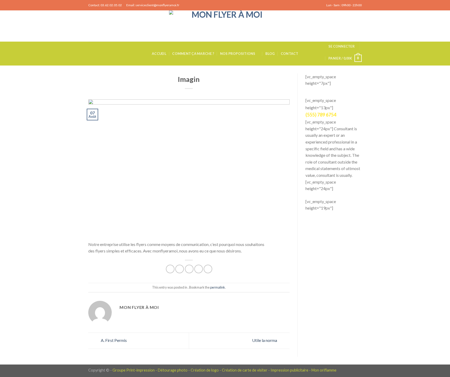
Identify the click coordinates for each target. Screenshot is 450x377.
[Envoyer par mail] (189, 269)
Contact (289, 53)
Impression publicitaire (289, 370)
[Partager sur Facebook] (170, 269)
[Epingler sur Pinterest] (198, 269)
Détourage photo (173, 370)
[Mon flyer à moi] (225, 26)
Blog (270, 53)
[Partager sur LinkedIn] (208, 269)
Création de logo (205, 370)
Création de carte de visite (244, 370)
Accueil (159, 53)
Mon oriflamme (323, 370)
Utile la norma (265, 340)
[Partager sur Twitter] (179, 269)
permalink (217, 287)
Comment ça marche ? (193, 53)
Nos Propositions (237, 53)
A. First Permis (113, 340)
